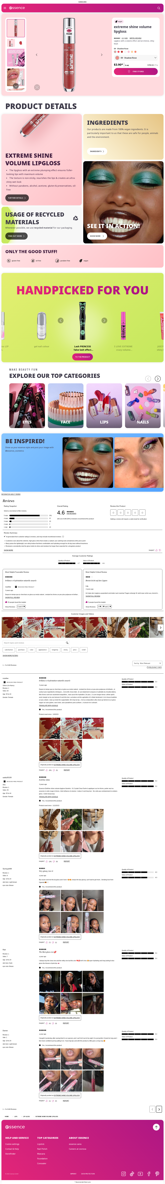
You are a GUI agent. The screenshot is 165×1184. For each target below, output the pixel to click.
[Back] (61, 320)
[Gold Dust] (132, 52)
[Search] (159, 8)
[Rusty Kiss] (122, 52)
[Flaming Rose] (118, 52)
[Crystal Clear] (125, 52)
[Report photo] (66, 440)
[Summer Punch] (128, 52)
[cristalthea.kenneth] (88, 462)
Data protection (88, 1174)
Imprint (73, 1174)
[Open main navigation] (4, 8)
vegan (120, 21)
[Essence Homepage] (17, 8)
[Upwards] (156, 1127)
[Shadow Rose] (115, 52)
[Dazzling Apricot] (135, 52)
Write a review (135, 38)
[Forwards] (104, 320)
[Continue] (158, 379)
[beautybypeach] (140, 462)
